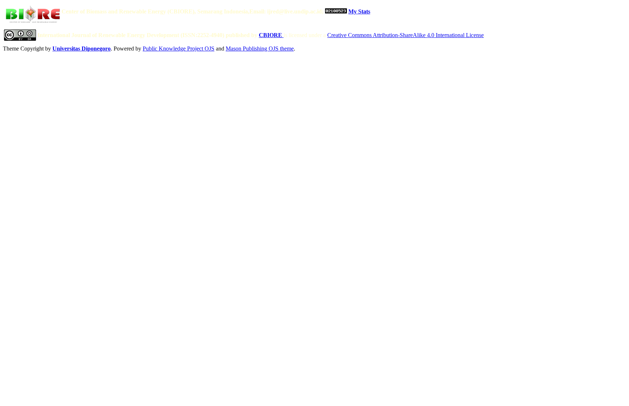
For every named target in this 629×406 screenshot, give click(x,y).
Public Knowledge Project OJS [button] (178, 48)
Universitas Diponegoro (81, 48)
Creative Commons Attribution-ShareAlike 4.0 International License (405, 35)
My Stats (359, 11)
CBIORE (271, 35)
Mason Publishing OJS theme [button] (260, 48)
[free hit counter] (336, 11)
